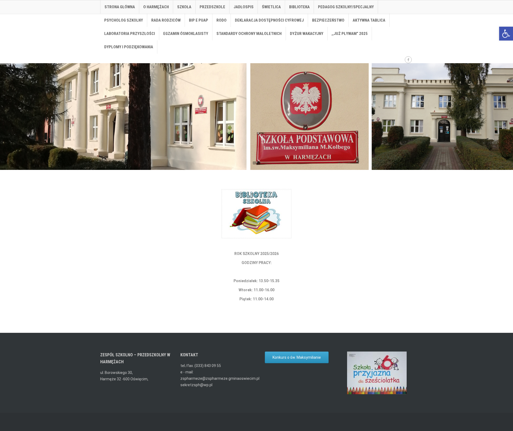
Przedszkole (212, 7)
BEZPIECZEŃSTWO (328, 20)
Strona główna (119, 7)
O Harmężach (156, 7)
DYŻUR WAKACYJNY (306, 33)
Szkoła (184, 7)
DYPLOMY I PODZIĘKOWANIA (128, 47)
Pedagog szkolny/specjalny (346, 7)
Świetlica (271, 7)
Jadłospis (244, 7)
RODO (221, 20)
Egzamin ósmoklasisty (185, 33)
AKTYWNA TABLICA (369, 20)
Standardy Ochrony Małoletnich (249, 33)
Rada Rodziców (166, 20)
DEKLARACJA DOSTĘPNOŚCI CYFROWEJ (269, 20)
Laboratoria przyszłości (129, 33)
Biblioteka (299, 7)
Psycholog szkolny (123, 20)
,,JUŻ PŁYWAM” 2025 (350, 33)
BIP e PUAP (198, 20)
